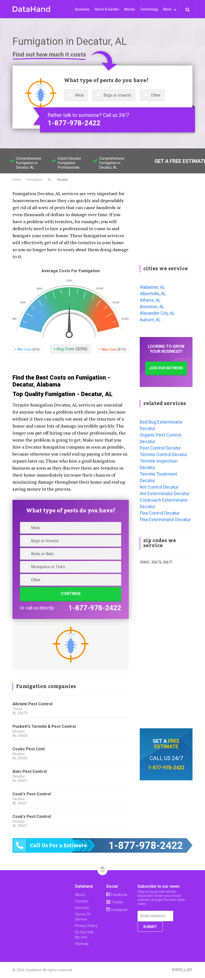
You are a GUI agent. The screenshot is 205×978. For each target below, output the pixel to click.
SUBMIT (150, 927)
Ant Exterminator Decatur (165, 493)
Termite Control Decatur (163, 454)
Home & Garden (106, 9)
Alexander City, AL (157, 313)
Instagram (119, 909)
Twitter (116, 902)
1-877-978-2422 (74, 123)
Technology (149, 9)
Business (82, 9)
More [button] (167, 9)
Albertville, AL (153, 293)
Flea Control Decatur (160, 513)
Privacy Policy (86, 925)
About (80, 894)
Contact (81, 901)
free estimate (167, 744)
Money (129, 9)
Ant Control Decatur (159, 487)
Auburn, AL (150, 319)
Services (82, 907)
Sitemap (81, 943)
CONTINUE (71, 593)
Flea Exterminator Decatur (165, 519)
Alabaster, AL (152, 287)
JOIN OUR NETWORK (166, 368)
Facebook (118, 894)
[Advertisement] (166, 220)
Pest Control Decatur (160, 448)
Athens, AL (150, 300)
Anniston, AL (152, 306)
